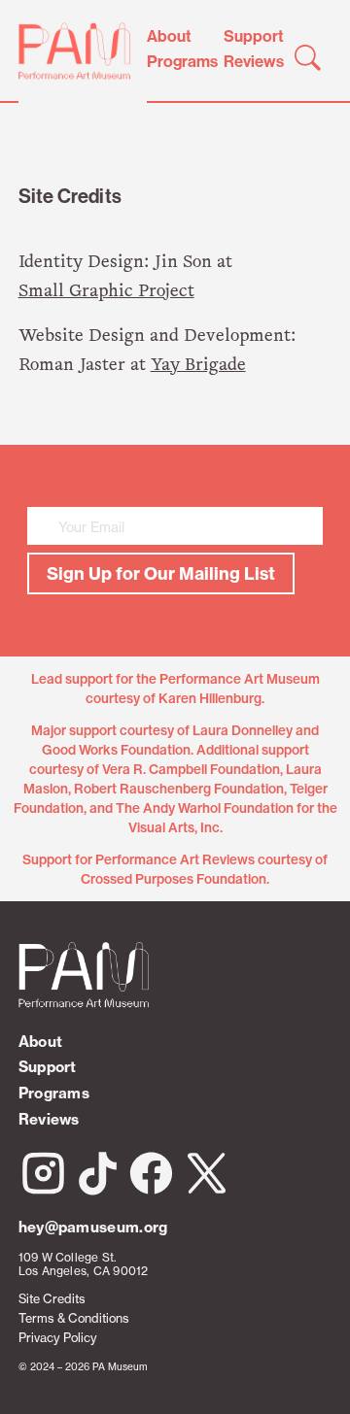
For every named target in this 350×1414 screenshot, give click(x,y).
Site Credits (52, 1299)
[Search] (308, 57)
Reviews (254, 61)
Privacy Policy (57, 1337)
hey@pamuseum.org (93, 1227)
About (169, 36)
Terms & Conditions (73, 1318)
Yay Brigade (198, 365)
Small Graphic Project (106, 292)
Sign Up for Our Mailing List (161, 573)
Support (254, 36)
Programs (182, 61)
